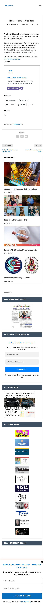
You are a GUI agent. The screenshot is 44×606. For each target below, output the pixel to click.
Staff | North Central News (20, 24)
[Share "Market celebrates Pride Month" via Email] (26, 136)
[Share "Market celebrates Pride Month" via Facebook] (18, 136)
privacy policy (26, 602)
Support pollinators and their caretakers (20, 189)
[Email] (21, 88)
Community (16, 124)
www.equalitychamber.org (12, 59)
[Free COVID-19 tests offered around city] (22, 236)
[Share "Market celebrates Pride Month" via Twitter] (22, 136)
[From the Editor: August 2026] (22, 205)
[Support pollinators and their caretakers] (22, 174)
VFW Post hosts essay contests (17, 278)
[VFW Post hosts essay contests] (22, 265)
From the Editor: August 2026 (16, 220)
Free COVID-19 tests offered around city (20, 250)
